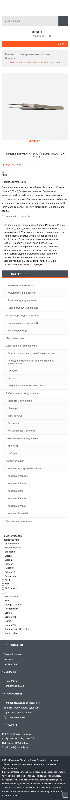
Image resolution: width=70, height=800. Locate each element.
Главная (9, 54)
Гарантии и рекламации (17, 712)
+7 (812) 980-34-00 (18, 742)
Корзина (36, 32)
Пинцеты (10, 58)
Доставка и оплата (14, 717)
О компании (10, 681)
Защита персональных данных (21, 707)
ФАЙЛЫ (25, 216)
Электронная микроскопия (34, 54)
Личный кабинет (13, 654)
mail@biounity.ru (19, 747)
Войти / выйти (12, 664)
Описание (9, 216)
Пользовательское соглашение (22, 702)
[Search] (63, 21)
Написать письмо (14, 685)
